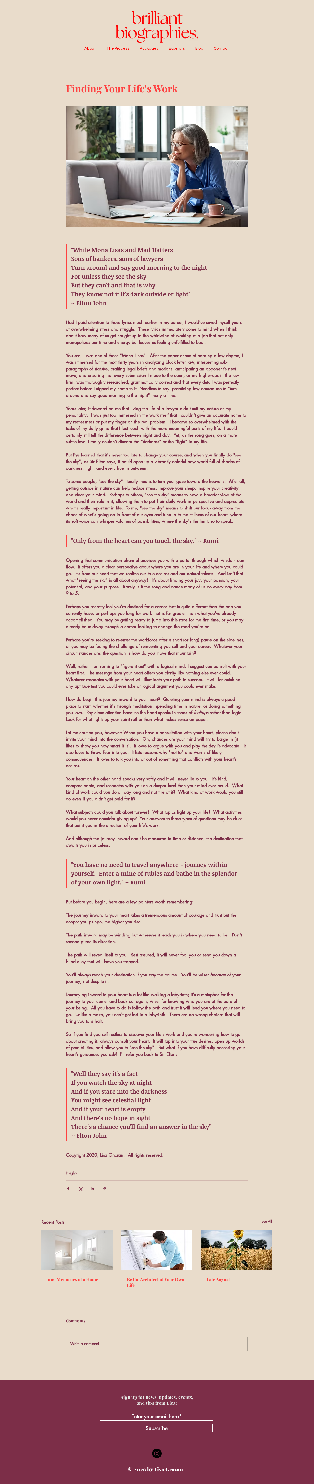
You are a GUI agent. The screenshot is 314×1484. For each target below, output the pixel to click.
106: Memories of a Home (72, 1279)
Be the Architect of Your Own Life (155, 1282)
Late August (218, 1279)
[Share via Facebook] (68, 1188)
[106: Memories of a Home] (77, 1250)
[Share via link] (104, 1188)
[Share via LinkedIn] (92, 1188)
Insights (71, 1173)
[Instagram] (157, 1453)
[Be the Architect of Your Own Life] (156, 1250)
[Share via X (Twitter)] (80, 1188)
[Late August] (236, 1250)
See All (267, 1221)
